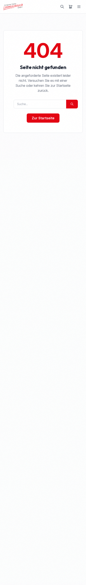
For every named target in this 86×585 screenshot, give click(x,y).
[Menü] (79, 6)
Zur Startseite (43, 118)
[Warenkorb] (70, 6)
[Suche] (62, 6)
